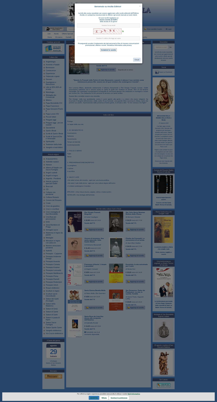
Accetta (94, 398)
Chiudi (137, 60)
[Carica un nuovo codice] (123, 31)
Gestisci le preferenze (119, 398)
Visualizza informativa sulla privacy (119, 45)
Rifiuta (104, 398)
